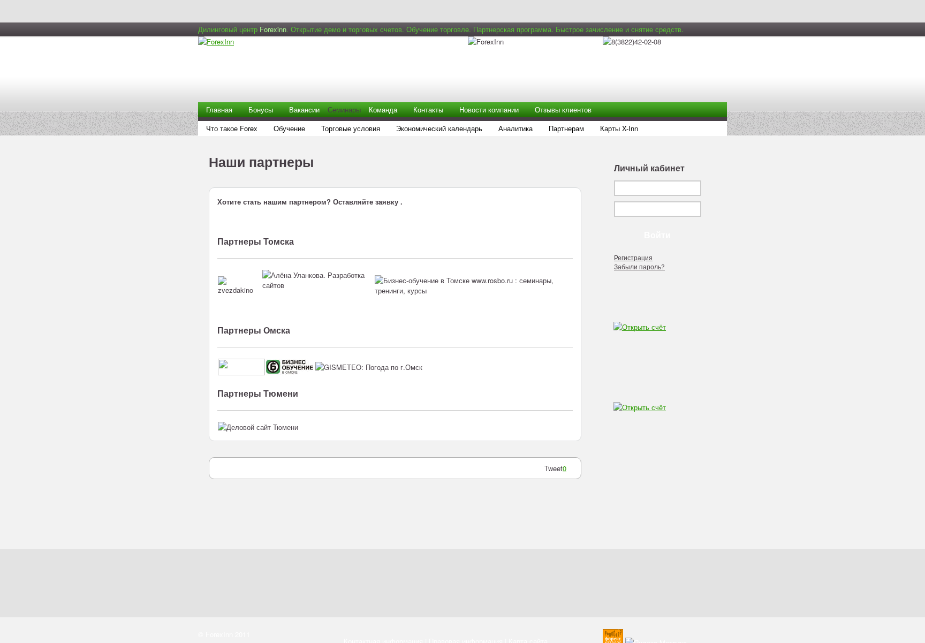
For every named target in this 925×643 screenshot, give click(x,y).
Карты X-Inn (619, 128)
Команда (383, 109)
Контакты (428, 109)
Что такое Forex (231, 128)
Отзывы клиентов (563, 109)
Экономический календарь (439, 128)
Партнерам (566, 128)
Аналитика (515, 128)
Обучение (289, 128)
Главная (219, 109)
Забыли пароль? (639, 266)
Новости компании (489, 109)
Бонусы (260, 109)
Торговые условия (350, 128)
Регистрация (633, 257)
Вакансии (304, 109)
